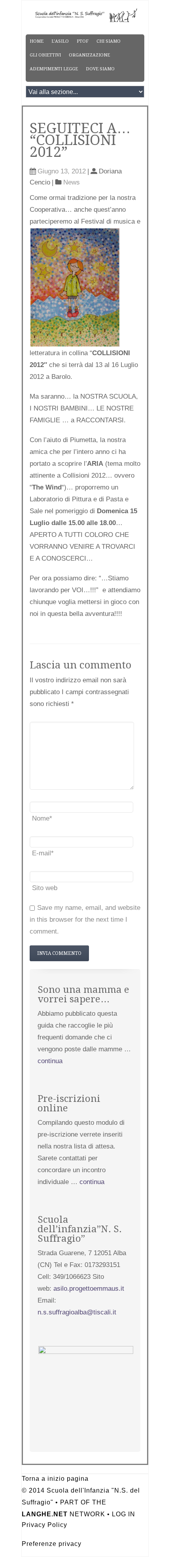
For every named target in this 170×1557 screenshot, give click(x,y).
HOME (36, 41)
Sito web (44, 888)
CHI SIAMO (108, 41)
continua (50, 1061)
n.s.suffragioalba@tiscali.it (77, 1312)
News (71, 182)
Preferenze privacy (51, 1543)
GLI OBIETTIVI (45, 55)
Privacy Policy (44, 1524)
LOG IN (123, 1514)
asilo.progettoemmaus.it (88, 1288)
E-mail (43, 853)
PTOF (83, 41)
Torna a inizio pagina (55, 1478)
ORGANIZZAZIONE (89, 55)
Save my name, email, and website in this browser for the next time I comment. (85, 919)
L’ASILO (60, 41)
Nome (42, 818)
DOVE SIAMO (100, 69)
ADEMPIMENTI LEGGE (54, 69)
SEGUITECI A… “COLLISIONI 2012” (80, 140)
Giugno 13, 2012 (62, 171)
